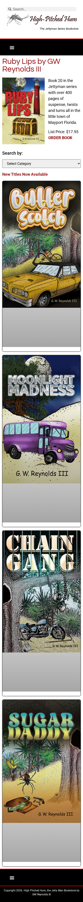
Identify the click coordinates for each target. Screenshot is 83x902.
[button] (11, 47)
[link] (60, 137)
